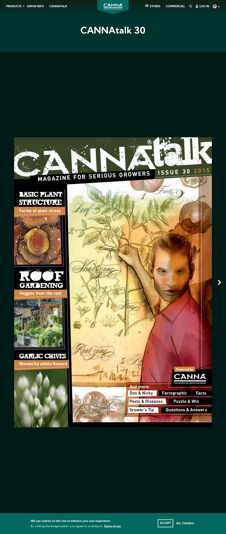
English (216, 6)
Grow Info (35, 6)
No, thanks (185, 523)
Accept (165, 523)
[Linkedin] (7, 51)
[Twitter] (7, 41)
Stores (155, 6)
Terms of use (112, 526)
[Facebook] (7, 31)
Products (14, 6)
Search (190, 7)
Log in (204, 6)
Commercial (175, 6)
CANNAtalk (58, 6)
